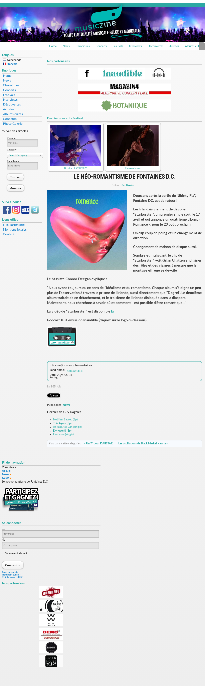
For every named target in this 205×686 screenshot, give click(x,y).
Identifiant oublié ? (11, 575)
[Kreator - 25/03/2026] (75, 164)
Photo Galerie (12, 123)
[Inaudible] (124, 78)
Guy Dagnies (128, 185)
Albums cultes (13, 114)
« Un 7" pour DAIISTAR (98, 443)
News (66, 46)
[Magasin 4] (124, 94)
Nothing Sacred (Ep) (65, 419)
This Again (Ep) (62, 423)
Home (53, 46)
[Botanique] (124, 110)
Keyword (11, 138)
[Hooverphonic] (133, 164)
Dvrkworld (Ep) (62, 430)
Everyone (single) (63, 434)
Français (11, 64)
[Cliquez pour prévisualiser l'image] (87, 269)
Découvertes (155, 46)
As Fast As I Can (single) (67, 427)
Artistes (174, 46)
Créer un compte (10, 572)
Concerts (101, 46)
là (112, 311)
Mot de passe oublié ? (12, 577)
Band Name (13, 161)
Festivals (118, 46)
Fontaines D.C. (74, 371)
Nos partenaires (14, 224)
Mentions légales (15, 229)
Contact (8, 234)
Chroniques (83, 46)
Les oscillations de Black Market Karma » (143, 443)
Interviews (135, 46)
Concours (10, 118)
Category (11, 149)
